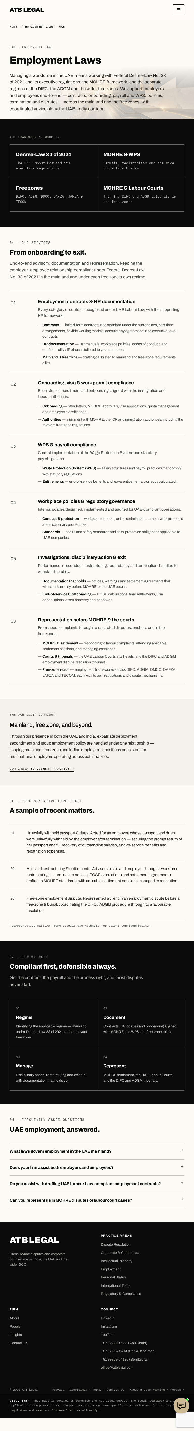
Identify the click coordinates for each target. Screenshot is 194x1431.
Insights (16, 1335)
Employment (111, 1269)
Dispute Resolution (116, 1244)
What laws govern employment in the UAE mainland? (60, 1151)
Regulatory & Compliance (121, 1294)
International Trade (116, 1286)
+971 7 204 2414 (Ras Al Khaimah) (128, 1351)
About (14, 1318)
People (15, 1326)
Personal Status (113, 1277)
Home (13, 26)
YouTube (108, 1335)
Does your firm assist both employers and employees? (62, 1167)
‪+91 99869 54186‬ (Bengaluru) (124, 1359)
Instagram (109, 1326)
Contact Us (18, 1343)
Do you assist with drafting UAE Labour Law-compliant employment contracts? (85, 1184)
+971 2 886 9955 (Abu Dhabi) (124, 1343)
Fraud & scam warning (147, 1389)
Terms (96, 1389)
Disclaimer (78, 1389)
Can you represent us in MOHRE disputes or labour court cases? (71, 1200)
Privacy (58, 1389)
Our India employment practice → (42, 768)
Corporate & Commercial (120, 1253)
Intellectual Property (116, 1261)
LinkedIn (107, 1318)
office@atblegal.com (117, 1367)
